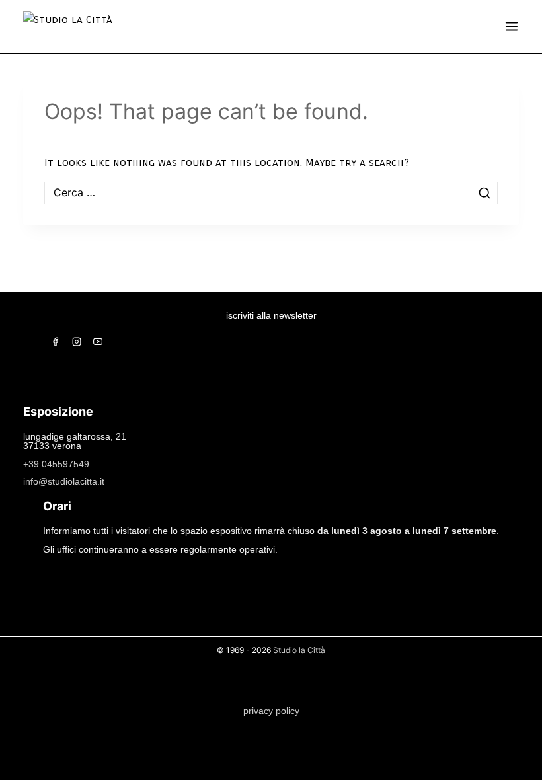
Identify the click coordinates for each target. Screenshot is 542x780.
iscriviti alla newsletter (271, 315)
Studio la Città (299, 650)
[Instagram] (76, 341)
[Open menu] (511, 26)
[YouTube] (98, 341)
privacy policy (271, 710)
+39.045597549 (56, 464)
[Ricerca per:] (271, 192)
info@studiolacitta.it (63, 481)
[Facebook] (55, 341)
